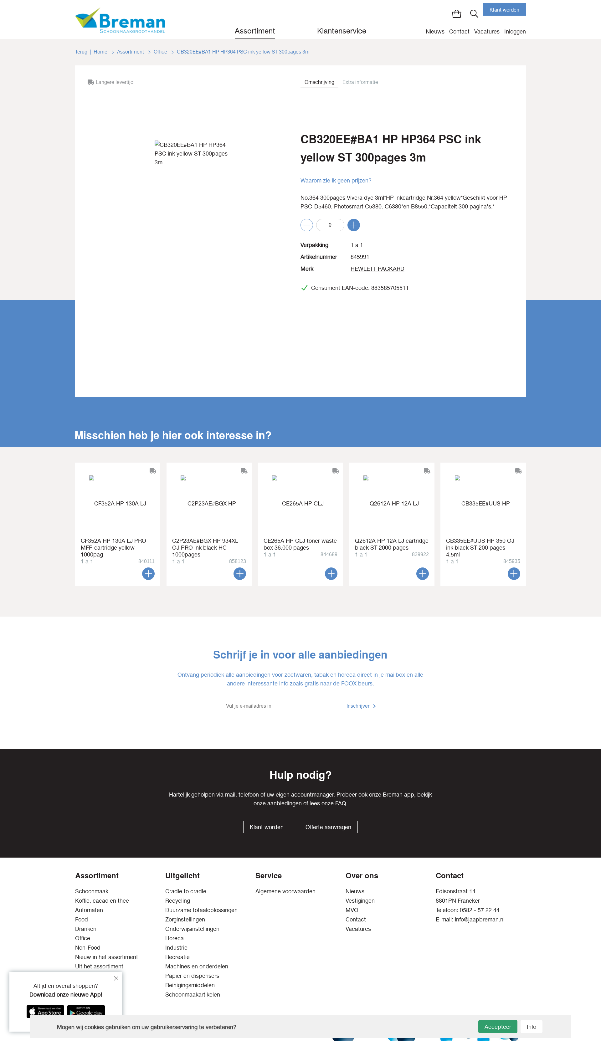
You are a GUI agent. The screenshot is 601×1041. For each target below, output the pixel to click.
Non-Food (87, 947)
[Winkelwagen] (456, 14)
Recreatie (177, 957)
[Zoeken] (474, 14)
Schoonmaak (91, 891)
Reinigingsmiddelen (190, 985)
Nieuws (435, 31)
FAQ (340, 803)
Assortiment (255, 30)
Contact (459, 31)
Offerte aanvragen (328, 827)
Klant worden (504, 10)
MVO (352, 910)
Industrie (176, 947)
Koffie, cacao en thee (102, 900)
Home (101, 51)
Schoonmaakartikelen (192, 994)
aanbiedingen (284, 803)
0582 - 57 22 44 (480, 910)
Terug (81, 51)
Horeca (174, 938)
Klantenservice (341, 30)
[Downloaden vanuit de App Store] (45, 1011)
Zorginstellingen (185, 919)
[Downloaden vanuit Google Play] (86, 1011)
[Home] (120, 19)
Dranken (85, 929)
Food (81, 919)
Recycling (177, 900)
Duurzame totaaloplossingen (201, 910)
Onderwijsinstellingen (192, 929)
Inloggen (515, 31)
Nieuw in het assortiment (106, 957)
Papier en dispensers (192, 975)
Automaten (89, 910)
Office (161, 51)
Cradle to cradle (185, 891)
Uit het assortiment (99, 966)
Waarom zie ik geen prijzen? (336, 180)
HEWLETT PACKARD (377, 268)
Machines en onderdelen (196, 966)
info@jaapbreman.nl (480, 919)
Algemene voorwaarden (285, 891)
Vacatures (487, 31)
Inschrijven (359, 706)
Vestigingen (360, 900)
